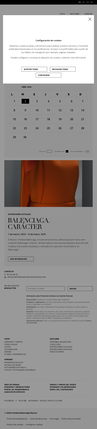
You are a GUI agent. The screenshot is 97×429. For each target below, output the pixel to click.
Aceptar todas (31, 69)
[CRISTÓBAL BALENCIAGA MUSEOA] (44, 28)
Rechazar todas (60, 69)
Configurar (44, 75)
